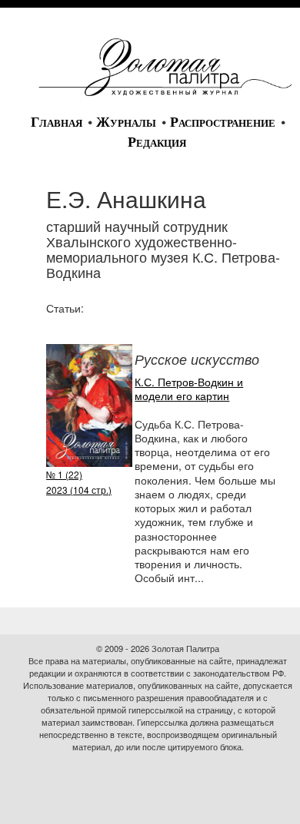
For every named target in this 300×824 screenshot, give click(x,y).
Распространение (222, 122)
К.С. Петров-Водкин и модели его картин (189, 388)
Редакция (157, 142)
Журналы (126, 122)
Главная (56, 122)
